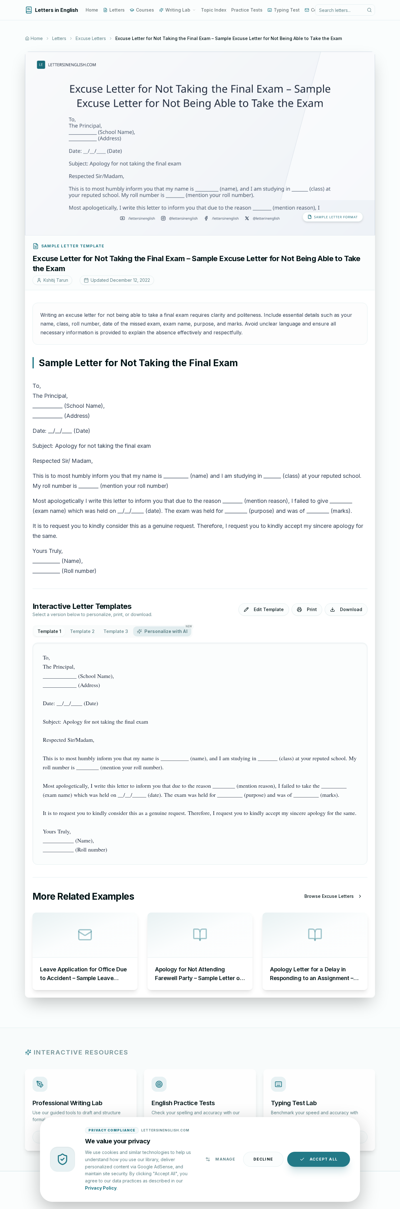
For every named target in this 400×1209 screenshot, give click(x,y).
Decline (263, 1159)
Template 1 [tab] (49, 631)
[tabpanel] (200, 754)
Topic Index (213, 10)
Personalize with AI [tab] (167, 630)
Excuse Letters (91, 38)
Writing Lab (177, 10)
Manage (225, 1159)
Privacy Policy (101, 1187)
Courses (145, 10)
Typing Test (287, 10)
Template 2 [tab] (82, 631)
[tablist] (112, 631)
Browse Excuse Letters (329, 896)
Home (92, 10)
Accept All (324, 1159)
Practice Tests (246, 10)
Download (351, 609)
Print (312, 609)
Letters (117, 10)
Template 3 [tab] (115, 631)
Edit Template (269, 609)
